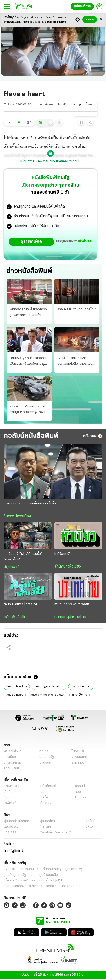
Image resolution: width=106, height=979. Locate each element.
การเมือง (10, 757)
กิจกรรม (9, 869)
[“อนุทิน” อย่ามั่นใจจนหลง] (28, 586)
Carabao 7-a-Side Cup (57, 832)
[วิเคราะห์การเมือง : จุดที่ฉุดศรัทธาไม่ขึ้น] (53, 471)
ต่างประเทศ (79, 757)
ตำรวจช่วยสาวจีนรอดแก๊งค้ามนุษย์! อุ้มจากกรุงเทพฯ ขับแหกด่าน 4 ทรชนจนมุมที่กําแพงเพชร (28, 410)
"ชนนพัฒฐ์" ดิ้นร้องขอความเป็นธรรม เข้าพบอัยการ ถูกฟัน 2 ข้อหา (28, 361)
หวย (78, 792)
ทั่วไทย (44, 751)
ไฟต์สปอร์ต (11, 827)
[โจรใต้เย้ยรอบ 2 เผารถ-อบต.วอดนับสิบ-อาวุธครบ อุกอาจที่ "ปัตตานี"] (76, 339)
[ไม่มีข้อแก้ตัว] (78, 535)
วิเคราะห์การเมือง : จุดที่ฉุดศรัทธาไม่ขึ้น (30, 503)
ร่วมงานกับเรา (28, 869)
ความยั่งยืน (11, 768)
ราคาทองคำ (80, 763)
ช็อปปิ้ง (9, 844)
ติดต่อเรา (52, 886)
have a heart (14, 694)
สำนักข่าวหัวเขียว (67, 567)
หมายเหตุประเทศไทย (70, 617)
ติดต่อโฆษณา (71, 886)
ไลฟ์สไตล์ (63, 104)
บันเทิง (8, 792)
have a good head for (49, 686)
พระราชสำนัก (13, 751)
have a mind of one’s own (47, 694)
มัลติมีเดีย (46, 803)
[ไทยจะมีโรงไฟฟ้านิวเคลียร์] (78, 586)
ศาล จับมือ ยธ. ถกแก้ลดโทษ (76, 309)
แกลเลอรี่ (10, 832)
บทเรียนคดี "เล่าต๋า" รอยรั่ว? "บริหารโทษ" (23, 556)
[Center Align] (101, 19)
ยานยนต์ (45, 763)
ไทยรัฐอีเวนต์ (14, 851)
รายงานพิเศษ (13, 786)
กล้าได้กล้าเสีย (15, 617)
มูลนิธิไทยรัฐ (73, 869)
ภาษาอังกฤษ (79, 694)
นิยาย (7, 797)
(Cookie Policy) (56, 22)
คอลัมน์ (80, 786)
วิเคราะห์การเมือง (17, 516)
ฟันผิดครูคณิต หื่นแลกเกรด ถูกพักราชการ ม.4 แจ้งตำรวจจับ (28, 313)
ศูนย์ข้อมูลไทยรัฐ (15, 875)
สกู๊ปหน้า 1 (12, 567)
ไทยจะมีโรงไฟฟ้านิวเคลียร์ (71, 604)
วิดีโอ (44, 797)
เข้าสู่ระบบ (85, 241)
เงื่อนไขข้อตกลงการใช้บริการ (23, 886)
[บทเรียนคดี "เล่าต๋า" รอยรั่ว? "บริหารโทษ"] (28, 535)
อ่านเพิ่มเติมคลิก (22, 22)
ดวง (43, 792)
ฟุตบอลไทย (47, 821)
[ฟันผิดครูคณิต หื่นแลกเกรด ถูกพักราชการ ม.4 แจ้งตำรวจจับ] (29, 291)
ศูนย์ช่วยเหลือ (48, 875)
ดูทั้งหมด (90, 436)
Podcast (81, 797)
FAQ (33, 875)
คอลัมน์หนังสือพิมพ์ (31, 436)
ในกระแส (78, 751)
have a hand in (81, 686)
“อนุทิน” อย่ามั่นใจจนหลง (20, 604)
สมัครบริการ (82, 6)
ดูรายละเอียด (31, 242)
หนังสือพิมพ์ (46, 104)
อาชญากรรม (12, 763)
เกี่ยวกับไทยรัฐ (52, 869)
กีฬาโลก (45, 827)
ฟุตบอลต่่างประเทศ (16, 821)
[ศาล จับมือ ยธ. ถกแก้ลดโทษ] (76, 291)
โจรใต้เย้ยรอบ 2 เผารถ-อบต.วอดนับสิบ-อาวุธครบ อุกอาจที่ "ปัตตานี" (74, 361)
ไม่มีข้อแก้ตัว (62, 554)
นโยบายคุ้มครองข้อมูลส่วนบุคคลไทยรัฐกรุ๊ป (33, 880)
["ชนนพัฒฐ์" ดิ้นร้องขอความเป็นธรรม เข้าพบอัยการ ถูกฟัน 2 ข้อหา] (29, 339)
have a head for (16, 686)
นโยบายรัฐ (46, 757)
